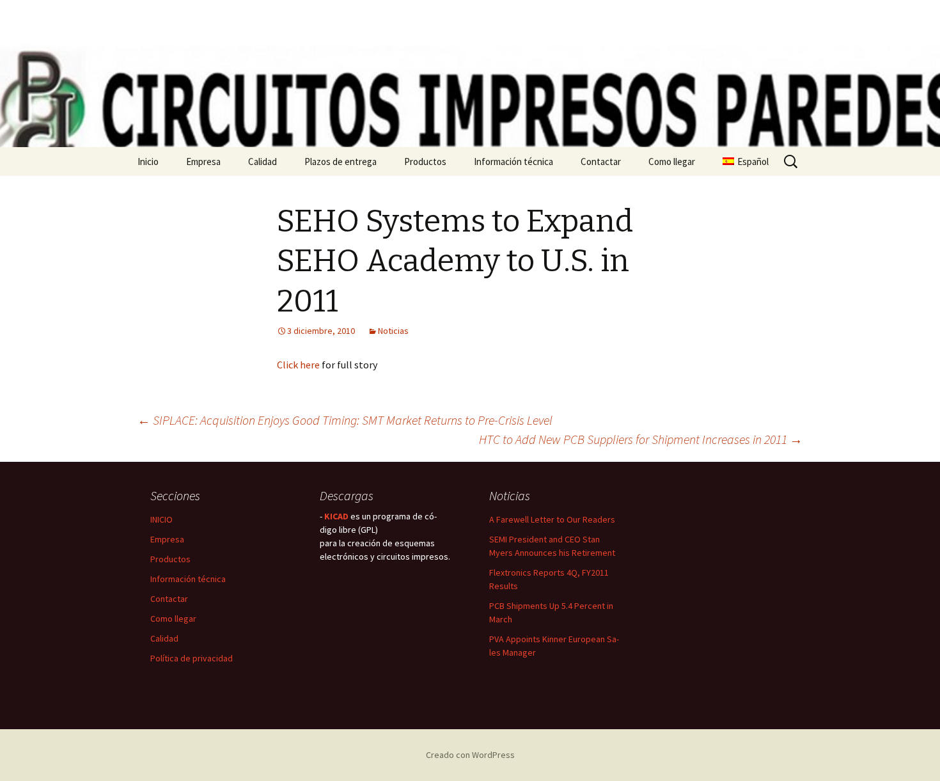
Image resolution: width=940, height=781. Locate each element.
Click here (298, 364)
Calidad (262, 161)
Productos (425, 161)
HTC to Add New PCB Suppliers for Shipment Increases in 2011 (641, 439)
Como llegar (671, 161)
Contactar (601, 161)
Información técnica (513, 161)
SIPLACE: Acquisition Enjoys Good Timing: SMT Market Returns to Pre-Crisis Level (344, 420)
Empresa (203, 161)
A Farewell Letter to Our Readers (552, 519)
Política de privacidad (191, 658)
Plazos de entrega (340, 161)
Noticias (393, 330)
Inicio (148, 161)
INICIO (161, 519)
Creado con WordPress (470, 755)
